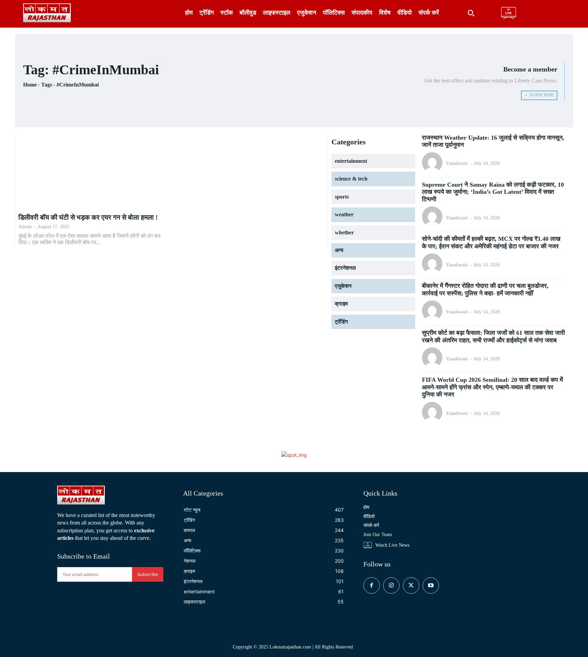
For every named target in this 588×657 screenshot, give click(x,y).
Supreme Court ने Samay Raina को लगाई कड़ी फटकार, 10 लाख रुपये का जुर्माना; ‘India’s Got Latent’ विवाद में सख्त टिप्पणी (493, 192)
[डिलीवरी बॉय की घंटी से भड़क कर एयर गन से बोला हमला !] (93, 171)
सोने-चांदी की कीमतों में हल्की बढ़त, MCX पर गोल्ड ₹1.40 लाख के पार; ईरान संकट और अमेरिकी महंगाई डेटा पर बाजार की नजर (491, 242)
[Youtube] (431, 585)
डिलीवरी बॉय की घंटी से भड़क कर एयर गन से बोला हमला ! (88, 217)
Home (30, 85)
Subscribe (147, 574)
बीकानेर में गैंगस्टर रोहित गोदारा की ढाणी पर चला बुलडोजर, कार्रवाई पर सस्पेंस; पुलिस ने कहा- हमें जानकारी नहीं (485, 289)
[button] (470, 12)
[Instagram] (391, 585)
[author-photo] (433, 163)
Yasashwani (457, 163)
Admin (25, 226)
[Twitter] (411, 585)
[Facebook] (371, 585)
